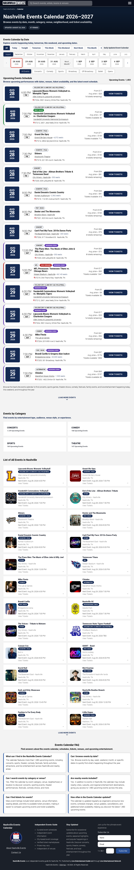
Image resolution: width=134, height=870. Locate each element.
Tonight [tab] (24, 48)
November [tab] (40, 54)
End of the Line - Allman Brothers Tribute (52, 171)
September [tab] (19, 54)
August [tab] (8, 54)
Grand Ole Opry (42, 134)
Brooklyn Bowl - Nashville (45, 215)
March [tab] (83, 54)
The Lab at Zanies (42, 338)
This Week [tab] (49, 48)
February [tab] (72, 54)
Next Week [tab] (78, 48)
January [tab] (62, 54)
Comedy (50, 71)
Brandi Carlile (41, 354)
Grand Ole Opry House (43, 138)
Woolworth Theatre (42, 157)
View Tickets (115, 94)
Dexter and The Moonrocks (47, 211)
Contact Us (16, 852)
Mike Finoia (40, 334)
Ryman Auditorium (42, 196)
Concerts (38, 71)
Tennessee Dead (40, 174)
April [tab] (93, 54)
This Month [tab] (92, 48)
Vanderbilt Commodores (44, 113)
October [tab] (29, 54)
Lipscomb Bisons (41, 91)
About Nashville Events (16, 848)
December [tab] (50, 54)
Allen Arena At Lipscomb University (47, 97)
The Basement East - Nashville (47, 234)
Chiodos (39, 373)
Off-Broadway (87, 71)
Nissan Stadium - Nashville (44, 274)
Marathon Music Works (44, 376)
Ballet (100, 71)
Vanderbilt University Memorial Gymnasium (50, 119)
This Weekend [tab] (64, 48)
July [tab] (125, 54)
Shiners (38, 153)
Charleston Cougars (46, 116)
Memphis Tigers (40, 93)
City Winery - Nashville (42, 177)
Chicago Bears (41, 271)
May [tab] (104, 54)
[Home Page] (14, 3)
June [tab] (115, 54)
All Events (25, 71)
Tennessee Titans (57, 268)
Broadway (73, 71)
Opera (110, 71)
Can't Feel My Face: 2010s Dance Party (53, 230)
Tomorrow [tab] (36, 48)
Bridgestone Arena (42, 357)
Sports (61, 71)
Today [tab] (14, 48)
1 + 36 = (101, 851)
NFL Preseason (41, 268)
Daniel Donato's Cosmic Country (49, 192)
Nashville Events (9, 9)
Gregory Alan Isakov (60, 354)
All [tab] (6, 48)
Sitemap (63, 865)
